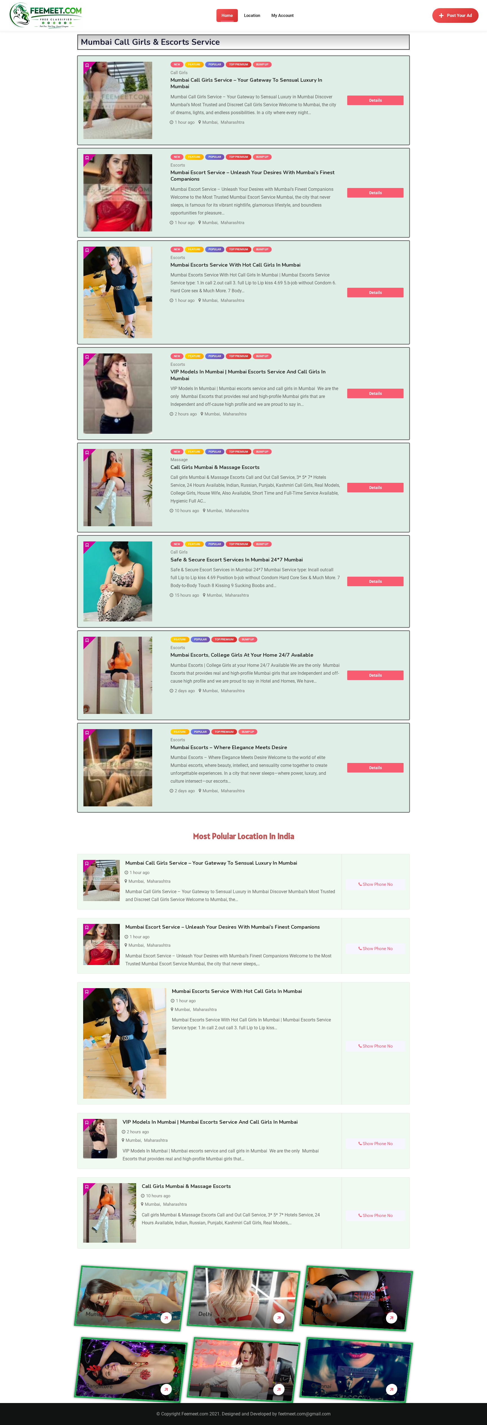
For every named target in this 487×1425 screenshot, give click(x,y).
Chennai (321, 1385)
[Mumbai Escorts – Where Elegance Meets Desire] (117, 767)
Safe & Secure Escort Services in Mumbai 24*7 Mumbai (237, 559)
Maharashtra (232, 122)
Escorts (178, 165)
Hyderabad (213, 1385)
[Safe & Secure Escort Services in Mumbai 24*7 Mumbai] (117, 581)
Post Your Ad (459, 15)
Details (375, 100)
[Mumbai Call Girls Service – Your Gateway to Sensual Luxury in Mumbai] (117, 100)
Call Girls (179, 72)
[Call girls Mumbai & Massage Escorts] (117, 487)
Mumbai (210, 122)
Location (252, 15)
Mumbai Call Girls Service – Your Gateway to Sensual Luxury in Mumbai (246, 83)
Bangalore (99, 1385)
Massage (179, 459)
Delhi (205, 1314)
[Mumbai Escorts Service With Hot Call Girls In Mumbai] (117, 292)
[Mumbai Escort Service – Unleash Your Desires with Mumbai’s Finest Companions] (117, 192)
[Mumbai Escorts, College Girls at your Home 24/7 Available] (117, 675)
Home (227, 15)
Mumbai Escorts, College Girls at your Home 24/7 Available (242, 655)
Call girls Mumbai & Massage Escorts (215, 467)
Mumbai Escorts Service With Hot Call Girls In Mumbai (235, 265)
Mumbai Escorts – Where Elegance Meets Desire (229, 747)
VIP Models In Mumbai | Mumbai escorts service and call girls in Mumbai (248, 375)
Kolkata (321, 1314)
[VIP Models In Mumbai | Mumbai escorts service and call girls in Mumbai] (117, 393)
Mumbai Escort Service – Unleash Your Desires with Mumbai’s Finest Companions (253, 175)
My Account (282, 15)
